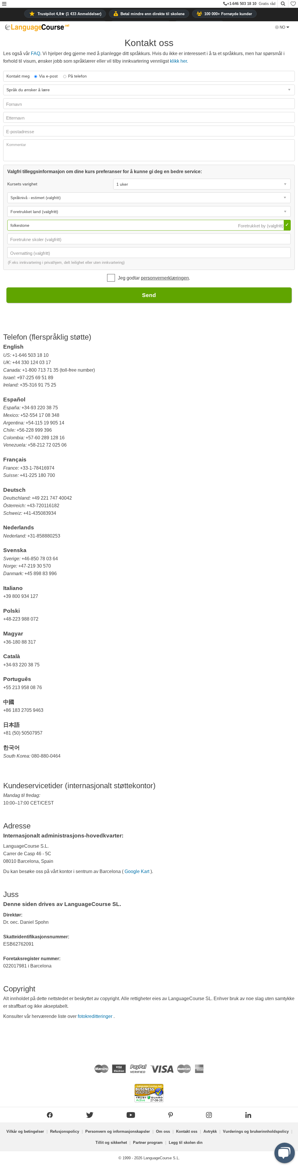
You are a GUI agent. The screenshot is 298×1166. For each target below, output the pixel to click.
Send (149, 295)
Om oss (163, 1131)
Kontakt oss (186, 1131)
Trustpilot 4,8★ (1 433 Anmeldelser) (69, 14)
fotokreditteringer (95, 1016)
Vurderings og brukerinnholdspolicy (256, 1131)
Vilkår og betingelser (25, 1131)
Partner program (148, 1142)
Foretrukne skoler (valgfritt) (36, 239)
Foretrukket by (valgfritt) (261, 225)
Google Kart (137, 871)
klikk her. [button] (179, 61)
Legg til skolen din (186, 1142)
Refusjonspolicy (64, 1131)
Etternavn (16, 117)
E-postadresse (20, 131)
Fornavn (14, 104)
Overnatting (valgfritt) (30, 253)
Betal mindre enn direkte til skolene (152, 14)
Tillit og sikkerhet (111, 1142)
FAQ (35, 53)
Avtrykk (210, 1131)
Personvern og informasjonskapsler (117, 1131)
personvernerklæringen (165, 277)
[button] (4, 4)
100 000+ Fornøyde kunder (228, 14)
